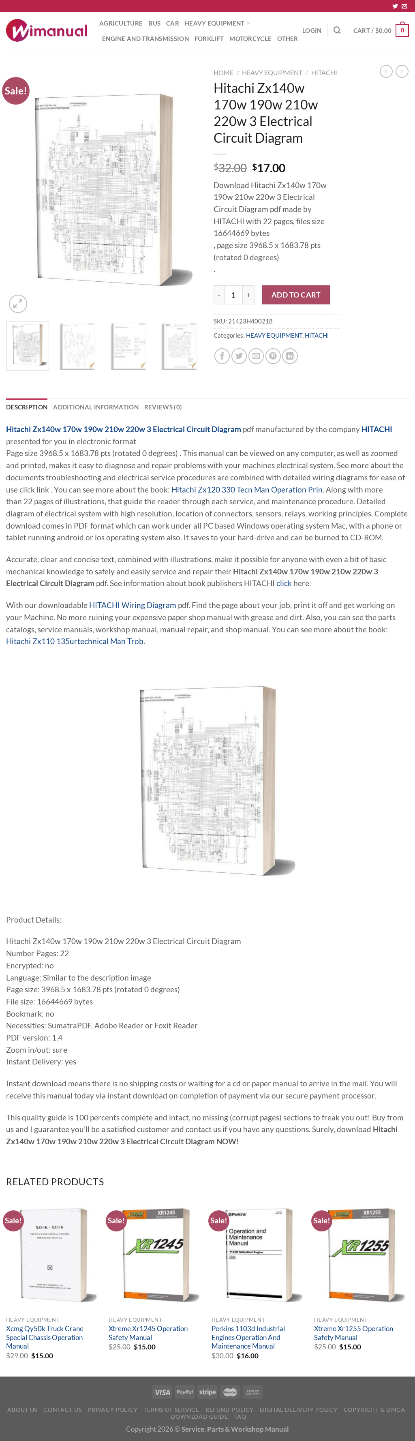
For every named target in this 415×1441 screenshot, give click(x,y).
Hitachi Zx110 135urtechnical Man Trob (74, 641)
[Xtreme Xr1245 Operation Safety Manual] (156, 1255)
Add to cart (296, 294)
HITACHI (324, 72)
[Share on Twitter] (239, 356)
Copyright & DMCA (374, 1409)
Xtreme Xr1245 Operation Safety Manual (148, 1333)
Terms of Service (171, 1409)
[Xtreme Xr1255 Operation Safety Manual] (361, 1255)
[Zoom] (18, 304)
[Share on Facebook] (222, 356)
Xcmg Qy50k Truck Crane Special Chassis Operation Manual (44, 1337)
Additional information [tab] (96, 407)
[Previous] (20, 190)
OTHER (287, 38)
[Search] (337, 30)
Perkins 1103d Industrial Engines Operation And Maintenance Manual (248, 1337)
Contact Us (62, 1409)
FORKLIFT (209, 38)
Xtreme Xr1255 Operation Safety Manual (353, 1333)
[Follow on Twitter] (395, 6)
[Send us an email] (404, 6)
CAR (172, 23)
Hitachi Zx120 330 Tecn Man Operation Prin (247, 489)
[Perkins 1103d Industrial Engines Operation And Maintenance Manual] (259, 1255)
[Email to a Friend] (256, 356)
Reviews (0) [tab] (163, 407)
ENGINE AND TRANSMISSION (145, 38)
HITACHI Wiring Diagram (132, 605)
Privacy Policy (112, 1409)
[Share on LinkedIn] (289, 356)
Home (223, 72)
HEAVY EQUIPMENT (214, 23)
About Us (22, 1409)
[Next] (187, 190)
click (284, 583)
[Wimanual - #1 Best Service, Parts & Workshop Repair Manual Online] (46, 30)
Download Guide (199, 1416)
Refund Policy (229, 1409)
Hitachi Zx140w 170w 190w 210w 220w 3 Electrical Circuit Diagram (123, 429)
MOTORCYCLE (250, 38)
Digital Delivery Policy (298, 1409)
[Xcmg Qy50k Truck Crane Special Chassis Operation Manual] (53, 1255)
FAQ (240, 1416)
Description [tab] (26, 407)
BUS (154, 23)
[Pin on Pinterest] (273, 356)
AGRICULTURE (121, 23)
